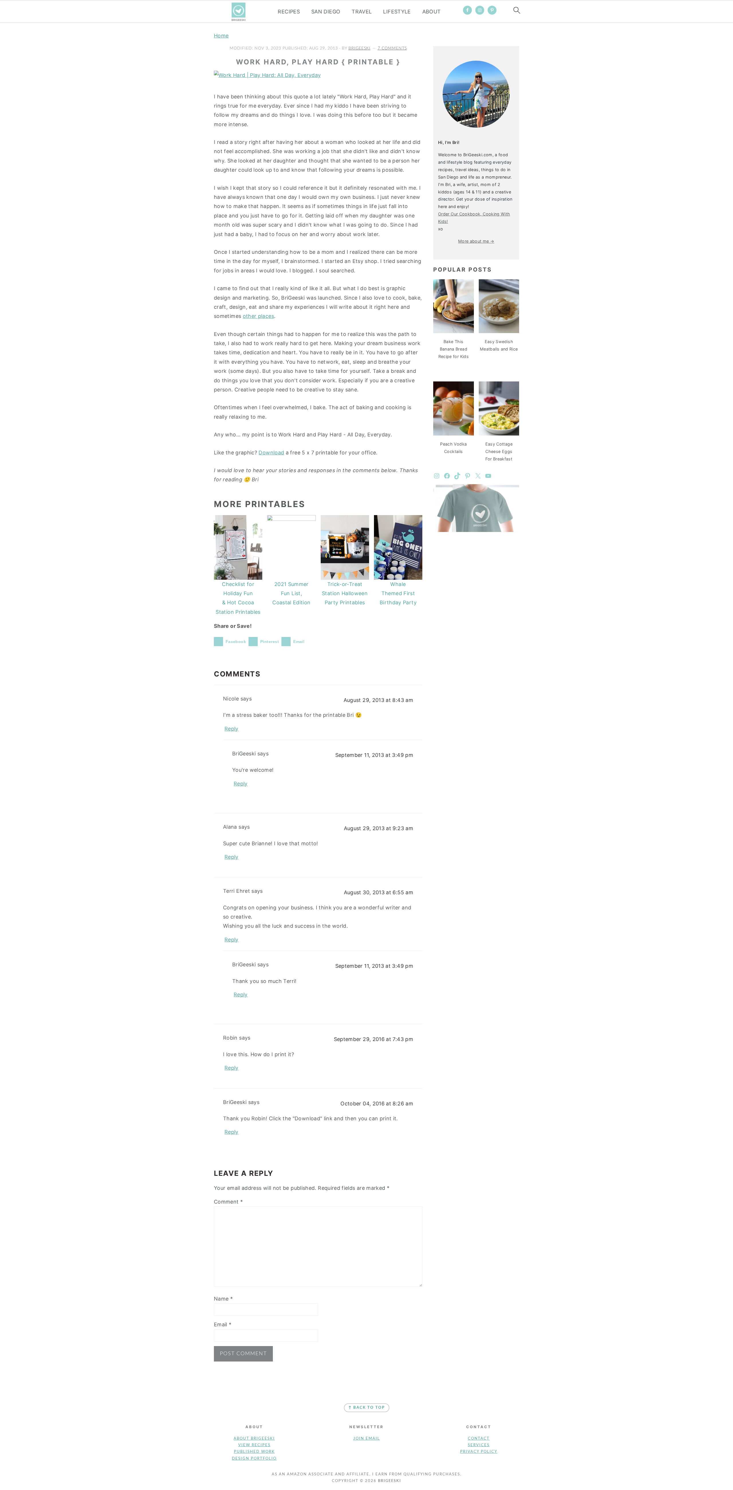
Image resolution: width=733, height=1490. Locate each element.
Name (223, 1299)
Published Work (254, 1452)
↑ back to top (366, 1408)
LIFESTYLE (397, 12)
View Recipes (254, 1445)
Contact (479, 1438)
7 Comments (392, 48)
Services (479, 1445)
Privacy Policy (478, 1452)
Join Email (366, 1438)
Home (221, 36)
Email (223, 1324)
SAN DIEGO (325, 12)
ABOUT (431, 12)
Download (271, 453)
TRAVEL (362, 12)
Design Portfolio (254, 1459)
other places (258, 316)
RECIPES (289, 12)
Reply (231, 729)
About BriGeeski (254, 1438)
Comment (228, 1202)
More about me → (476, 241)
